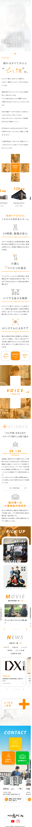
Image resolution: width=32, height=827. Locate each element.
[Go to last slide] (4, 629)
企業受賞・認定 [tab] (16, 653)
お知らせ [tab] (15, 647)
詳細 (20, 788)
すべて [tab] (7, 647)
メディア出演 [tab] (19, 650)
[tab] (12, 53)
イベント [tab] (24, 647)
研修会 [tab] (10, 650)
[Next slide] (26, 629)
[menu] (27, 3)
